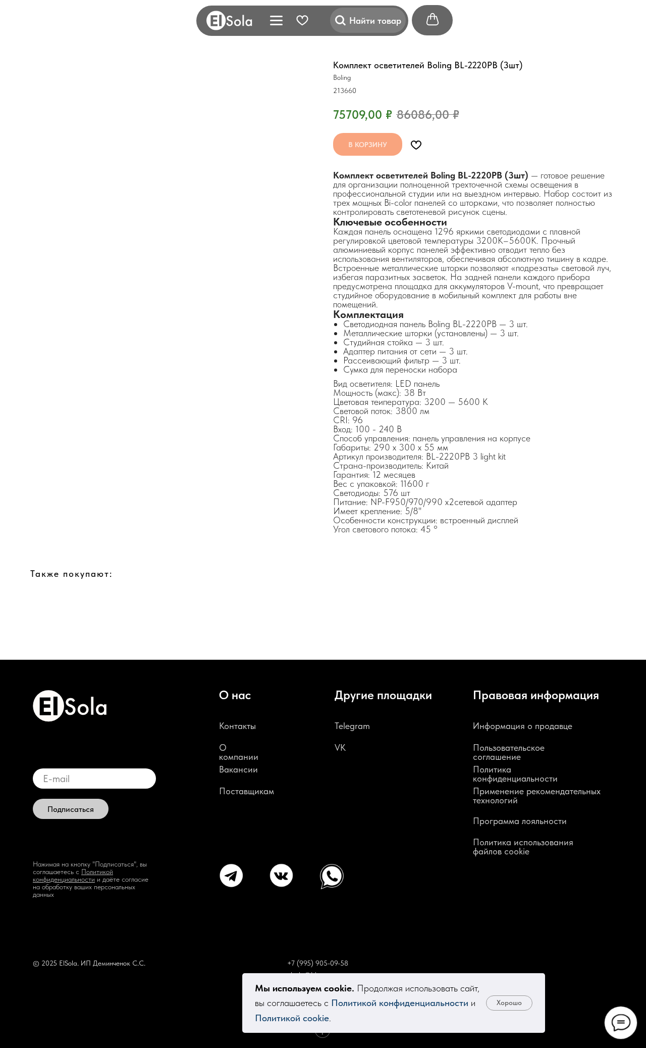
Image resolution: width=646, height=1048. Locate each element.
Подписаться (70, 809)
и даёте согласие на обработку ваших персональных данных (90, 886)
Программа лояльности (520, 820)
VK (340, 747)
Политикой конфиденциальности (399, 1003)
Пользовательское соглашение (509, 752)
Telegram (352, 725)
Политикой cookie (292, 1018)
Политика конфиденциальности (515, 774)
